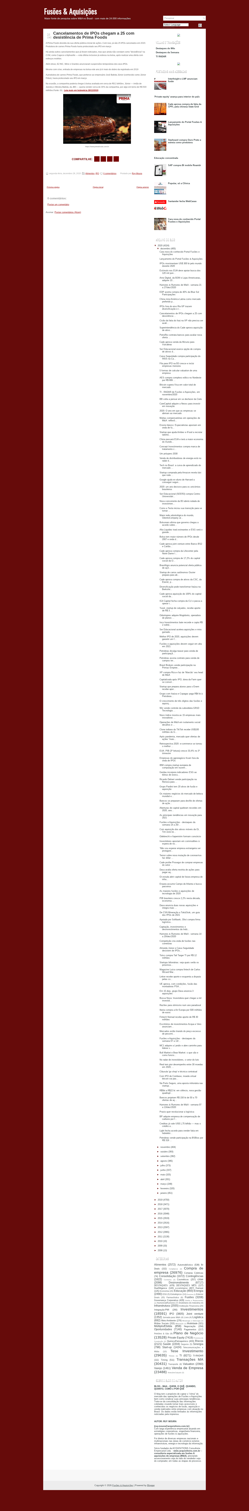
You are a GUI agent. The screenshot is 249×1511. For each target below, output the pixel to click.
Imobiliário (184, 1303)
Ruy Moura (137, 173)
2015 (160, 1218)
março (163, 1184)
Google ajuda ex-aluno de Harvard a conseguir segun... (177, 480)
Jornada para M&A (171, 1317)
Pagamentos (190, 1329)
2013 (160, 1227)
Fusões (189, 1297)
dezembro (165, 248)
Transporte (173, 1364)
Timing (164, 1360)
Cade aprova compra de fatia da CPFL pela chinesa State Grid (184, 105)
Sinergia (198, 1344)
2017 (160, 1209)
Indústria (196, 1303)
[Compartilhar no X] (103, 159)
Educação (180, 1290)
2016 (160, 1213)
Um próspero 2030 (169, 453)
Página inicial (98, 187)
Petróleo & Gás (161, 1333)
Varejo (158, 1368)
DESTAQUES (161, 1285)
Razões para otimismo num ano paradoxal (180, 1005)
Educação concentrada (166, 158)
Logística (197, 1317)
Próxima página (53, 187)
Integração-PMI (161, 1309)
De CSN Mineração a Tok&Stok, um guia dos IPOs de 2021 (180, 913)
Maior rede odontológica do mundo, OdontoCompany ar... (177, 516)
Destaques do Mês (165, 48)
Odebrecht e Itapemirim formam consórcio (180, 836)
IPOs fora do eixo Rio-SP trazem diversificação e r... (176, 307)
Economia (164, 1291)
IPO (97, 173)
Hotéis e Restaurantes (194, 1300)
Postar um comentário (58, 204)
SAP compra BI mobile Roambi (184, 165)
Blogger (151, 1485)
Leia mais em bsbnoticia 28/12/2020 (81, 90)
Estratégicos (176, 1294)
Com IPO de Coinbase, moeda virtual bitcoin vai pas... (178, 1077)
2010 (160, 1241)
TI (180, 1355)
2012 (160, 1232)
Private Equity (176, 1337)
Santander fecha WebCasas (182, 201)
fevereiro (164, 1188)
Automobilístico (185, 1265)
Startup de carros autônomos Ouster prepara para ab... (177, 573)
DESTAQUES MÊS (186, 1285)
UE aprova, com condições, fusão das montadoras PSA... (178, 985)
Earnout (199, 1288)
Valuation (188, 1364)
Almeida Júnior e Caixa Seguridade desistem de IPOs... (177, 949)
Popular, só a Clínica (179, 183)
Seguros (185, 1344)
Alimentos (90, 173)
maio (162, 1174)
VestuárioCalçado (174, 1372)
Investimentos (192, 1309)
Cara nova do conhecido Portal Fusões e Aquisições (184, 220)
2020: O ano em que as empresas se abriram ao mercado (178, 412)
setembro (165, 1156)
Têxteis (171, 1356)
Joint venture (194, 1313)
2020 (160, 245)
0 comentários (109, 173)
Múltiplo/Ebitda (163, 1326)
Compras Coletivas (193, 1273)
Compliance (173, 1269)
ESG (165, 1294)
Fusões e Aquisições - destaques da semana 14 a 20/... (177, 823)
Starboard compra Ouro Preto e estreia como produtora (184, 141)
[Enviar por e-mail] (97, 159)
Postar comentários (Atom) (68, 212)
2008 (160, 1250)
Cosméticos (183, 1279)
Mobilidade (192, 1323)
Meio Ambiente (168, 1320)
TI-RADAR (198, 1355)
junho (163, 1170)
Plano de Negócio (188, 1333)
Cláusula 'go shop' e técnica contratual (178, 1071)
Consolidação (167, 1276)
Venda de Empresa (187, 1368)
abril (162, 1179)
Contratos (167, 1280)
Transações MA (190, 1359)
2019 (160, 1199)
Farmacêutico (173, 1297)
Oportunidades (163, 1329)
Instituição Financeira (189, 1306)
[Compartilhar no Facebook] (200, 25)
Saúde (167, 1344)
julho (162, 1165)
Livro (186, 1317)
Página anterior (143, 187)
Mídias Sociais (161, 1323)
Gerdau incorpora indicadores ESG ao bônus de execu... (178, 773)
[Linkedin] (204, 25)
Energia (198, 1290)
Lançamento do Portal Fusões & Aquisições (181, 259)
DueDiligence (160, 1288)
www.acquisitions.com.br (186, 1451)
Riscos (199, 1341)
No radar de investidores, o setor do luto (179, 1059)
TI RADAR (161, 56)
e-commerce (181, 1288)
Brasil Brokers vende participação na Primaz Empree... (178, 666)
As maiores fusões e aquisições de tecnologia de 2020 (177, 892)
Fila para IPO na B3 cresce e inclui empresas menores (177, 364)
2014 (160, 1222)
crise (200, 1279)
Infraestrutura (162, 1305)
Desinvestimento (179, 1282)
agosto (163, 1161)
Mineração (179, 1324)
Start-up (167, 1347)
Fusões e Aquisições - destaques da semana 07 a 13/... (177, 1039)
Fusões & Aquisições (70, 11)
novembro (165, 1147)
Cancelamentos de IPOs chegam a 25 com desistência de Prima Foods (93, 35)
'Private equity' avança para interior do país (177, 96)
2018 (160, 1204)
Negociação (189, 1326)
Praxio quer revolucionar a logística (177, 1111)
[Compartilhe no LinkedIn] (116, 159)
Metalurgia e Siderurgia (191, 1321)
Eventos (190, 1294)
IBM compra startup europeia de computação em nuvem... (175, 766)
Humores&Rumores (166, 1303)
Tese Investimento (186, 1351)
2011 (160, 1236)
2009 (160, 1245)
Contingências (194, 1276)
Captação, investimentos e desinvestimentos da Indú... (174, 928)
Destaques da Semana (167, 52)
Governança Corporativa (166, 1300)
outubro (164, 1151)
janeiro (163, 1193)
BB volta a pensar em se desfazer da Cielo (181, 399)
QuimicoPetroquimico (177, 1341)
